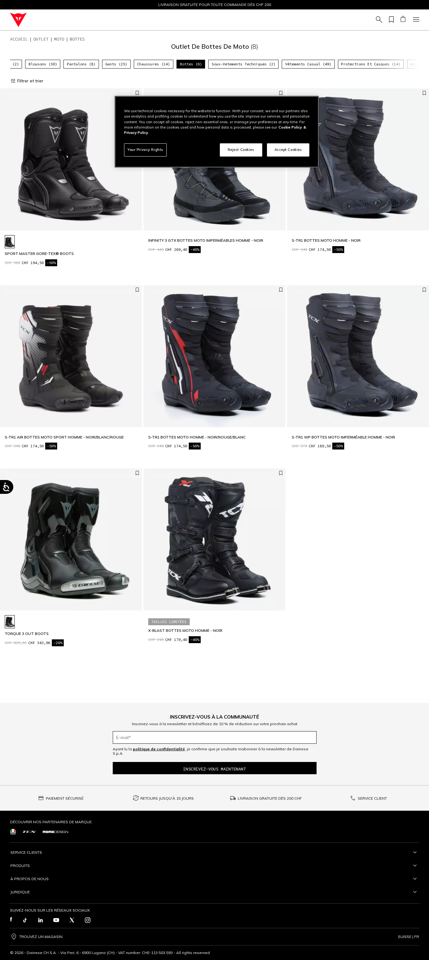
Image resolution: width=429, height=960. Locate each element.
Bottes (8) (191, 64)
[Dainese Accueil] (18, 20)
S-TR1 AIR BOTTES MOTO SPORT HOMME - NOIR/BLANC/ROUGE (64, 437)
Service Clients (26, 852)
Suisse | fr (408, 937)
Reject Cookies (241, 149)
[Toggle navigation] (415, 20)
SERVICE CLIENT (372, 798)
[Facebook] (11, 920)
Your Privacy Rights (145, 149)
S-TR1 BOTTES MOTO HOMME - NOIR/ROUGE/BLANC (197, 437)
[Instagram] (87, 920)
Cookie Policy (290, 127)
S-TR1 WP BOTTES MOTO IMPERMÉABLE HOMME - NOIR (343, 437)
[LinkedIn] (40, 920)
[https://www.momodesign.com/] (55, 832)
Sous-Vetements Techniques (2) (243, 64)
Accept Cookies (288, 149)
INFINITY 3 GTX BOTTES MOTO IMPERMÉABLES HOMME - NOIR (205, 240)
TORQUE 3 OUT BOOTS (27, 634)
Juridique (20, 892)
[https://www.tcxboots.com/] (29, 832)
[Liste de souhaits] (390, 20)
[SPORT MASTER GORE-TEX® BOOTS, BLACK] (10, 241)
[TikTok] (25, 920)
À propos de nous (29, 878)
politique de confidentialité (159, 749)
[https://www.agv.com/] (13, 832)
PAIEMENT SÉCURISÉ (65, 798)
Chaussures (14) (153, 64)
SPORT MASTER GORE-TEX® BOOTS (39, 253)
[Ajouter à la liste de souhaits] (137, 93)
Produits (20, 865)
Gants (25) (116, 64)
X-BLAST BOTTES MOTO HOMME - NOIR (185, 630)
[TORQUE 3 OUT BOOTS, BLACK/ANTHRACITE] (10, 621)
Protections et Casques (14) (370, 64)
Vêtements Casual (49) (308, 64)
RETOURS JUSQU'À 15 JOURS (167, 798)
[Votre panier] (403, 20)
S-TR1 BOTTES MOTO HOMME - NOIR (326, 240)
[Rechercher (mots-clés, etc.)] (378, 20)
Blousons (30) (43, 64)
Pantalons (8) (81, 64)
